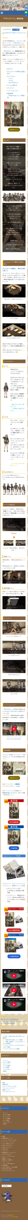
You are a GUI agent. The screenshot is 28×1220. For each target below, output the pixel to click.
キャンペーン (6, 1064)
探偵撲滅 (4, 1165)
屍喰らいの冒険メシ (8, 1160)
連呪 (3, 1082)
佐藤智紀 (17, 784)
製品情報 (10, 93)
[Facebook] (26, 9)
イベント (5, 1060)
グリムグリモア (6, 1154)
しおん (9, 33)
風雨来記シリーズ (7, 1138)
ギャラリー (10, 88)
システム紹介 (13, 33)
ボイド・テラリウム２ (8, 1156)
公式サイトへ (14, 130)
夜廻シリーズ (6, 1090)
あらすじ (10, 69)
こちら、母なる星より (8, 1163)
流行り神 (4, 1149)
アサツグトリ (18, 32)
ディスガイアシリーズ (8, 1092)
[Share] (26, 15)
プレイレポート (7, 1069)
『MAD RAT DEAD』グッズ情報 (13, 1040)
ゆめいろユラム (6, 1147)
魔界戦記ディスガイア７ (9, 1153)
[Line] (26, 12)
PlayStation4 (14, 32)
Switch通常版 (14, 822)
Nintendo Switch (8, 32)
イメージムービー (13, 91)
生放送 (5, 1071)
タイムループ (23, 33)
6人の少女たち (13, 82)
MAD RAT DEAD (7, 1169)
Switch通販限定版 (14, 930)
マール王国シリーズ (8, 1143)
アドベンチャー (23, 32)
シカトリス (5, 1151)
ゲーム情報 (16, 29)
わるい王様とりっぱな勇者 (9, 1167)
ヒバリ (11, 78)
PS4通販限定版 (14, 956)
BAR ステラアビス (7, 1145)
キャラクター (11, 76)
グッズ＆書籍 (6, 1066)
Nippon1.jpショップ (8, 793)
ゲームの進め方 (12, 85)
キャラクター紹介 (5, 33)
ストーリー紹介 (17, 33)
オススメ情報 (6, 1062)
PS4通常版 (14, 848)
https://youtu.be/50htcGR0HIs (14, 739)
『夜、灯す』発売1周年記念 (10, 1019)
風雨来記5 (5, 1084)
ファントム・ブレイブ (8, 1088)
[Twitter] (26, 6)
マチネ (11, 80)
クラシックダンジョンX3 (9, 1086)
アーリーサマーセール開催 (12, 1049)
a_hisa (4, 32)
